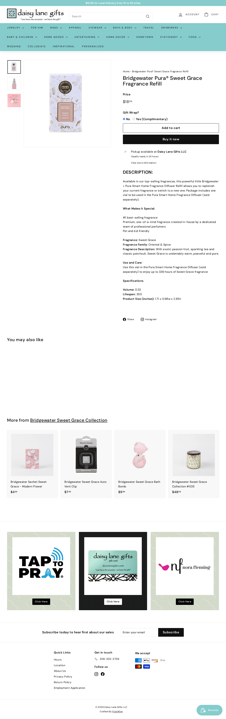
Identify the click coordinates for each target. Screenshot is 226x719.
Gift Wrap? (131, 112)
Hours (58, 659)
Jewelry (14, 27)
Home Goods (54, 37)
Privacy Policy (63, 676)
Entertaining (86, 37)
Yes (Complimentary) (152, 119)
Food (193, 37)
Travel (148, 27)
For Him (37, 27)
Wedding (14, 46)
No (128, 119)
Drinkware (170, 27)
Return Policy (62, 682)
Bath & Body (123, 27)
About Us (60, 671)
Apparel (75, 27)
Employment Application (69, 688)
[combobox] (111, 16)
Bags (54, 27)
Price (126, 94)
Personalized (93, 46)
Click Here (41, 601)
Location (59, 665)
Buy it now (171, 139)
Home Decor (116, 37)
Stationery (169, 37)
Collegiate (37, 46)
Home (126, 71)
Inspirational (64, 46)
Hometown (144, 37)
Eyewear (96, 27)
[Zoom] (67, 103)
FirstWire (117, 711)
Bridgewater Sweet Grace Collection (68, 420)
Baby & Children (20, 37)
